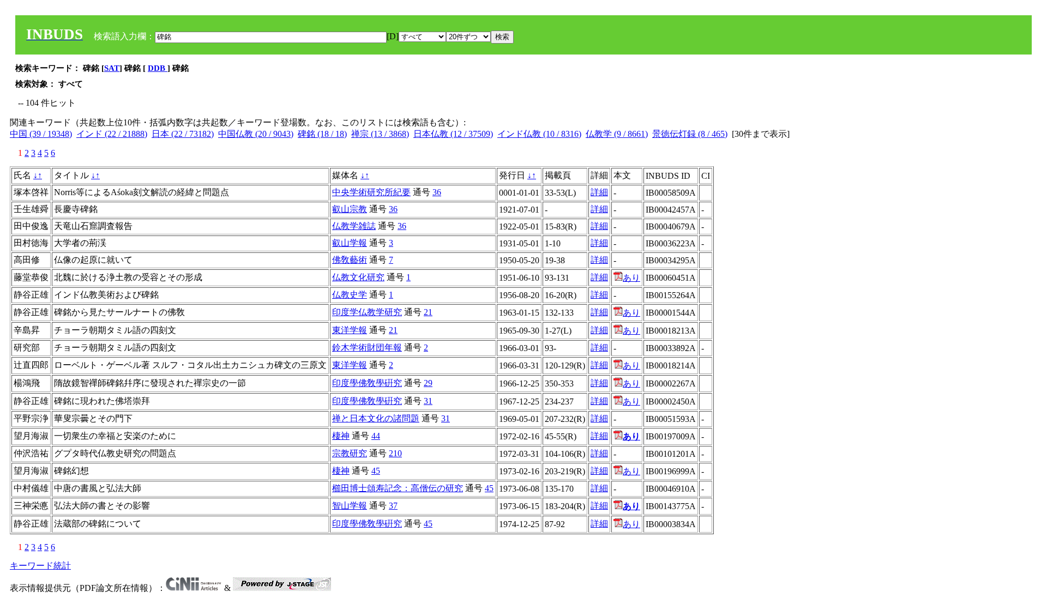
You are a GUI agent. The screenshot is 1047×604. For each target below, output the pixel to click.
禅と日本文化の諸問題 (375, 418)
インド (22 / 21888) (111, 133)
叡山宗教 (349, 209)
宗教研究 (349, 453)
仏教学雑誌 (354, 226)
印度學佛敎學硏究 (367, 383)
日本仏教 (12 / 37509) (453, 133)
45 (375, 470)
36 (436, 192)
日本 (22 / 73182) (183, 133)
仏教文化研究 (358, 277)
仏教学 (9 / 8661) (617, 133)
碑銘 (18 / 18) (322, 133)
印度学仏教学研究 (367, 312)
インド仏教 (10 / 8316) (539, 133)
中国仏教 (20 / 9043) (255, 133)
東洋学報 (349, 330)
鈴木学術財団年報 (367, 347)
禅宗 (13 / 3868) (380, 133)
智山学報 (349, 505)
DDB (157, 68)
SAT (111, 68)
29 (428, 383)
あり (631, 277)
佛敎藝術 (349, 259)
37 (393, 505)
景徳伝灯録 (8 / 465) (689, 133)
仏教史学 (349, 294)
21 (428, 312)
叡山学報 (349, 242)
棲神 (341, 435)
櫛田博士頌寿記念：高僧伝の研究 (397, 488)
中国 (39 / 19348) (41, 133)
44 (375, 435)
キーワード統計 (40, 565)
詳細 (599, 192)
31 (428, 401)
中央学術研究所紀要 (371, 192)
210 (395, 453)
